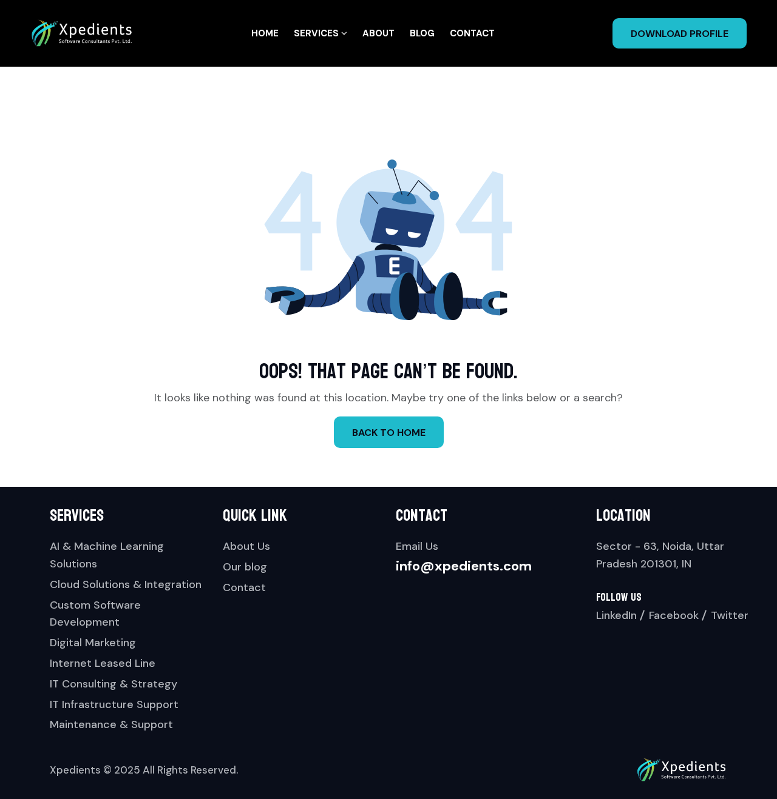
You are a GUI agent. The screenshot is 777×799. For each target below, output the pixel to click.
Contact (472, 33)
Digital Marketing (93, 642)
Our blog (245, 567)
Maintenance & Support (111, 724)
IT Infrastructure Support (114, 704)
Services (317, 33)
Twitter (729, 615)
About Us (246, 546)
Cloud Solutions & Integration (126, 584)
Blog (422, 33)
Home (265, 33)
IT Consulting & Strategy (113, 684)
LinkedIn (616, 615)
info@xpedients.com (464, 566)
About (378, 33)
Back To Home (389, 432)
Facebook (674, 615)
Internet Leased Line (102, 663)
